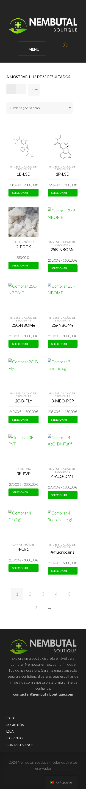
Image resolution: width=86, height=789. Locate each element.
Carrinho (14, 738)
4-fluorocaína (62, 552)
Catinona (23, 468)
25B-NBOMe (62, 249)
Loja (10, 731)
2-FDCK (23, 246)
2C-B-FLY (23, 400)
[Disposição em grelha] (11, 89)
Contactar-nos (19, 745)
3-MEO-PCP (62, 400)
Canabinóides (23, 241)
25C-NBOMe (23, 325)
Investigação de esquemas (23, 168)
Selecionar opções (20, 194)
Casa (10, 718)
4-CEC (23, 549)
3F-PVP (24, 473)
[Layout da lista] (21, 89)
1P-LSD (62, 173)
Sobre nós (15, 725)
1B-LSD (24, 173)
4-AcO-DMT (62, 476)
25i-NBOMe (62, 325)
